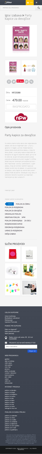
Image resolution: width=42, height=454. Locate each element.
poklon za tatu (9, 398)
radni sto (7, 381)
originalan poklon (13, 214)
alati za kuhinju (9, 361)
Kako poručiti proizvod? (12, 331)
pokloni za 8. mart (10, 427)
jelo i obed (8, 377)
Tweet (14, 82)
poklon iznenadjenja (13, 220)
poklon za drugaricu (11, 394)
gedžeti (7, 359)
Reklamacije (8, 320)
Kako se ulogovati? (11, 329)
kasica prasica (9, 375)
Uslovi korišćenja (10, 316)
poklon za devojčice (13, 211)
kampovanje (8, 383)
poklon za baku (9, 400)
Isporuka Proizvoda (11, 322)
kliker (8, 2)
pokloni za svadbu (10, 420)
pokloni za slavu (10, 418)
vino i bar (8, 367)
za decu (27, 220)
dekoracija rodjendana (14, 227)
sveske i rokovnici (10, 373)
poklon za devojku (10, 390)
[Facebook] (9, 82)
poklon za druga (10, 392)
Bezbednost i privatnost (12, 318)
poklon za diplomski (11, 424)
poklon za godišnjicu (11, 430)
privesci (7, 369)
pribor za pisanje (10, 371)
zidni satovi (8, 363)
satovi (7, 379)
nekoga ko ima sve (11, 408)
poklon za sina (9, 404)
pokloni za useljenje (11, 421)
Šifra (8, 92)
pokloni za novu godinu (12, 425)
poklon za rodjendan (14, 207)
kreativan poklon (12, 217)
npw (23, 217)
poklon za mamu (10, 396)
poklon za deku (9, 402)
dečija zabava (10, 234)
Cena (8, 100)
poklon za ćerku (23, 204)
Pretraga (38, 8)
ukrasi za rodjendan (13, 230)
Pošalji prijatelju (26, 82)
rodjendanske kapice (13, 224)
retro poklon (8, 365)
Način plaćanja (9, 333)
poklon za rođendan (11, 415)
